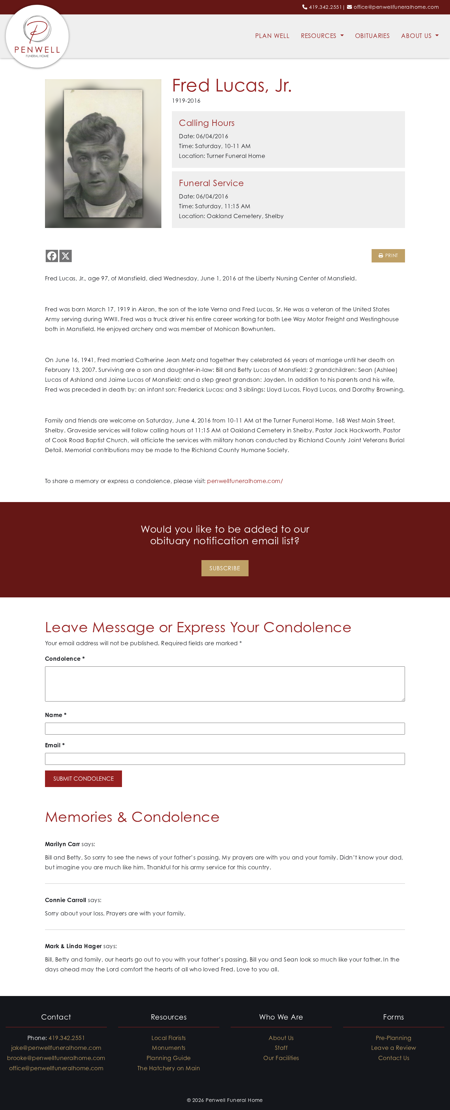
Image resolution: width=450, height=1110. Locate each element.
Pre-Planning (394, 1037)
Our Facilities (281, 1057)
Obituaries (372, 35)
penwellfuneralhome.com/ (245, 480)
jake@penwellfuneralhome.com (56, 1047)
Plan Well (272, 35)
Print (391, 255)
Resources (320, 35)
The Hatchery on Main (168, 1068)
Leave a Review (393, 1047)
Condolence (65, 658)
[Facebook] (52, 256)
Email (55, 745)
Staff (281, 1047)
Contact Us (394, 1057)
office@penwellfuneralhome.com (396, 7)
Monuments (168, 1047)
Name (56, 714)
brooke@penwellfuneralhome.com (56, 1057)
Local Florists (169, 1037)
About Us (417, 35)
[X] (65, 256)
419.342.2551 (325, 7)
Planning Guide (169, 1057)
